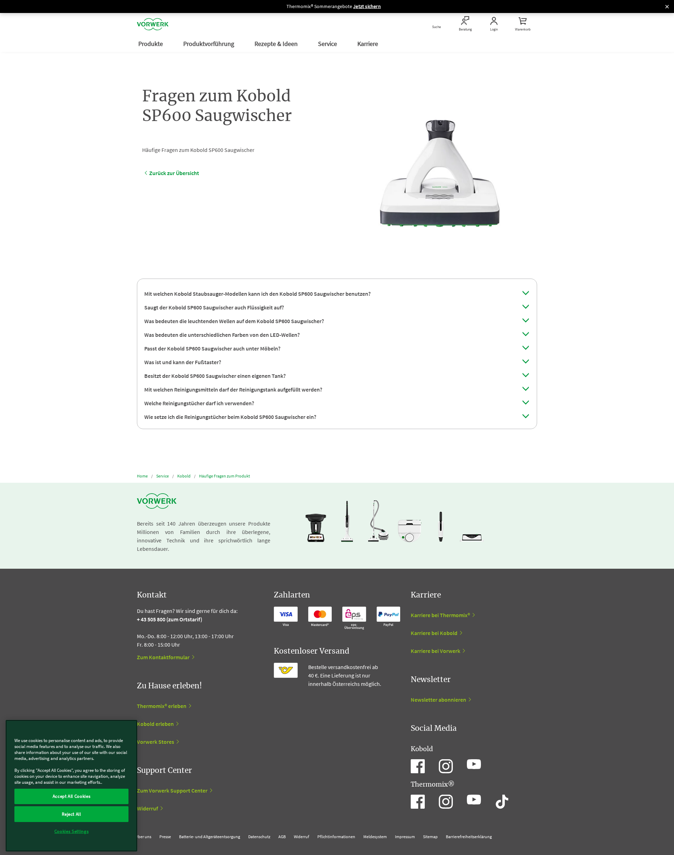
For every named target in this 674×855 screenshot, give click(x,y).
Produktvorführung (209, 44)
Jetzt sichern (367, 6)
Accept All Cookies (72, 796)
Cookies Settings (71, 831)
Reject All (71, 814)
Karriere (368, 44)
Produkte (151, 44)
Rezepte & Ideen (277, 44)
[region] (71, 785)
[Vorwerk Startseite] (152, 24)
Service (328, 44)
